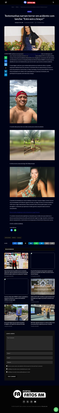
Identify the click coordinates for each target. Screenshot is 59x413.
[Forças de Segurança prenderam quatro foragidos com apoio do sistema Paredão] (16, 312)
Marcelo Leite (44, 406)
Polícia (29, 11)
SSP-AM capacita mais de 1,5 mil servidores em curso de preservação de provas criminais (43, 323)
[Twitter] (5, 64)
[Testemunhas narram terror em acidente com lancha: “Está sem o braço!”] (29, 38)
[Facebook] (5, 61)
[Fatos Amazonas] (29, 2)
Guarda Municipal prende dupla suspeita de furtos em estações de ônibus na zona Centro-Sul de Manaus (42, 272)
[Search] (53, 2)
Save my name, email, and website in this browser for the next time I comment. (25, 366)
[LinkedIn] (5, 71)
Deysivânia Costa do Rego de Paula (32, 54)
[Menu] (6, 2)
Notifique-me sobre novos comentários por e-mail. (19, 369)
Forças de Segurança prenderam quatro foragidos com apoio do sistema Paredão (14, 323)
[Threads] (5, 67)
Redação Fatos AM (19, 22)
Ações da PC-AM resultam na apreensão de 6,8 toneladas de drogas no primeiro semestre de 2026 (42, 298)
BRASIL (14, 237)
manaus (19, 237)
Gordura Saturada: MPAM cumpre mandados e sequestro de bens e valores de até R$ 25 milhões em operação (16, 298)
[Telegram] (5, 74)
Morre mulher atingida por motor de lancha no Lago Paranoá (25, 212)
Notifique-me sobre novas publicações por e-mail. (19, 372)
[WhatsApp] (5, 57)
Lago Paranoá (31, 55)
